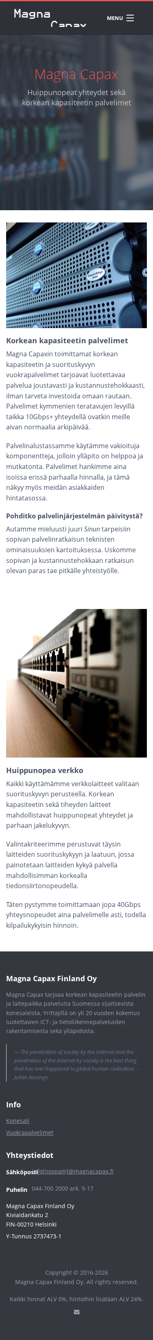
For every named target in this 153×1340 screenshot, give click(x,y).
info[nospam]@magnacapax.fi (72, 1171)
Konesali (17, 1120)
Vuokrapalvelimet (29, 1132)
